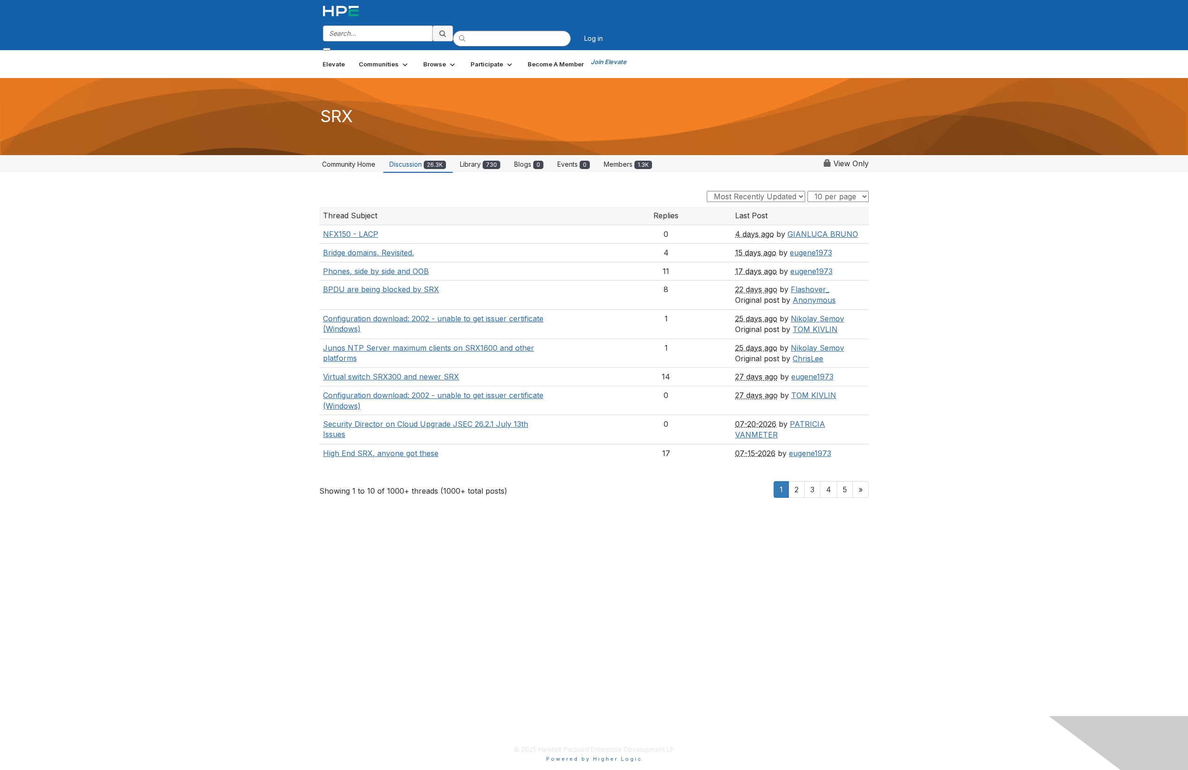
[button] (384, 64)
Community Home (348, 164)
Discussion (416, 164)
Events (572, 164)
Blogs (527, 164)
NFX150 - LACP (350, 234)
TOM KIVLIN (815, 329)
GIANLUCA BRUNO (823, 234)
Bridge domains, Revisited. (368, 252)
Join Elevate (608, 61)
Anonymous (814, 300)
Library (478, 164)
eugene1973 (811, 252)
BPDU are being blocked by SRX (381, 289)
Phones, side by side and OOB (376, 271)
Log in (593, 38)
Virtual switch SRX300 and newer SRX (391, 376)
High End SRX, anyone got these (381, 453)
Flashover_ (810, 289)
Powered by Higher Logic (594, 759)
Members (626, 164)
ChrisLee (808, 358)
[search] (443, 33)
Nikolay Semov (817, 318)
